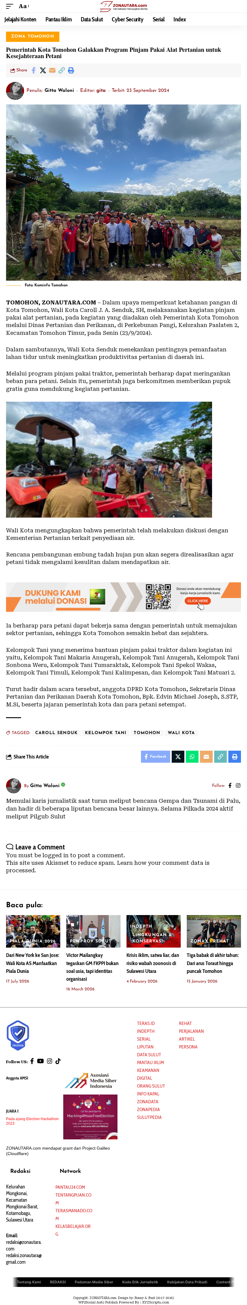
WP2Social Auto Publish (98, 1302)
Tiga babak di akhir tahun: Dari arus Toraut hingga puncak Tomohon (213, 963)
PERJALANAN (191, 1031)
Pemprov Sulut (90, 941)
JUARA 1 (12, 1111)
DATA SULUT (149, 1054)
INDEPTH (141, 926)
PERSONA (188, 1047)
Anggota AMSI (17, 1078)
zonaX (199, 941)
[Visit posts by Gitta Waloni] (15, 91)
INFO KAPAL (148, 1094)
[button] (11, 6)
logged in (55, 855)
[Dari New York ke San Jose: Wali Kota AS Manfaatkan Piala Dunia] (33, 931)
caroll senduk (56, 733)
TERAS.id (146, 1023)
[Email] (52, 70)
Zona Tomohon (32, 36)
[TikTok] (58, 1061)
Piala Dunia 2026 (33, 941)
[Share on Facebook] (33, 70)
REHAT (221, 941)
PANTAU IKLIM (150, 1062)
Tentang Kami (29, 1282)
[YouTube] (40, 1061)
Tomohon (147, 733)
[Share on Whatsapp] (192, 757)
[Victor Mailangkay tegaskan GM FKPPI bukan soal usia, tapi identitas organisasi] (93, 931)
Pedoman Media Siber (94, 1282)
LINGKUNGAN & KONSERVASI (152, 938)
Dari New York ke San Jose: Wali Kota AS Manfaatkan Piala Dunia (32, 963)
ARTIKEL (187, 1039)
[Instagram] (238, 786)
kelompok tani (106, 733)
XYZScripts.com (155, 1302)
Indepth (146, 1031)
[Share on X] (43, 70)
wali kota (181, 733)
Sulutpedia (149, 1117)
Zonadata (147, 1101)
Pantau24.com (70, 1187)
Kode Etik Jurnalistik (140, 1282)
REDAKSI (58, 1282)
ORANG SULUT (151, 1086)
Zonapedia (148, 1109)
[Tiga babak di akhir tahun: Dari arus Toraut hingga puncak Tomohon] (214, 931)
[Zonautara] (123, 6)
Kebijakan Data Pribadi (187, 1282)
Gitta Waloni (59, 90)
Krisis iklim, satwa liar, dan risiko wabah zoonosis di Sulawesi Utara (153, 963)
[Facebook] (230, 786)
